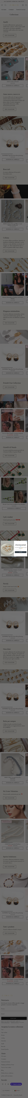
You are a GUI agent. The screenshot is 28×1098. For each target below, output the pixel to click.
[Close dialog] (26, 541)
